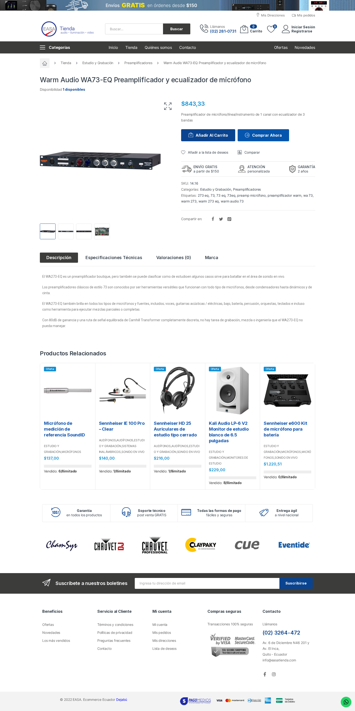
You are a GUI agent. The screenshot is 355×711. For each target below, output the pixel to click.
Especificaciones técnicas (113, 257)
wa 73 (308, 195)
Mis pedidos (161, 632)
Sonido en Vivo (132, 452)
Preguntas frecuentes (113, 640)
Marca (211, 257)
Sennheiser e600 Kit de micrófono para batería (285, 429)
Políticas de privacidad (114, 632)
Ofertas (48, 624)
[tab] (59, 258)
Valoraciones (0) (173, 257)
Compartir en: (192, 219)
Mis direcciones (164, 640)
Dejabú (121, 699)
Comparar (252, 152)
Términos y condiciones (115, 624)
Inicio (113, 47)
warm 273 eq (209, 201)
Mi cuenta (159, 624)
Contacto (187, 47)
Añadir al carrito (212, 135)
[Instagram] (274, 674)
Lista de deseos (164, 648)
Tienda (131, 47)
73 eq (220, 195)
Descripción (58, 257)
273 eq (203, 195)
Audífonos (107, 440)
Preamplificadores (138, 63)
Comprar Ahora (267, 135)
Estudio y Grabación (97, 63)
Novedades (51, 632)
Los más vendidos (56, 640)
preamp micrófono (251, 195)
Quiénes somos (158, 47)
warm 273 (189, 201)
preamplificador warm (284, 195)
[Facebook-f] (265, 674)
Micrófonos (71, 452)
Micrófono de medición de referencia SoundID (64, 429)
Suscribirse (296, 583)
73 (213, 195)
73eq (231, 195)
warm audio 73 (232, 201)
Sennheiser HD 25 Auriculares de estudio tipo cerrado (175, 429)
